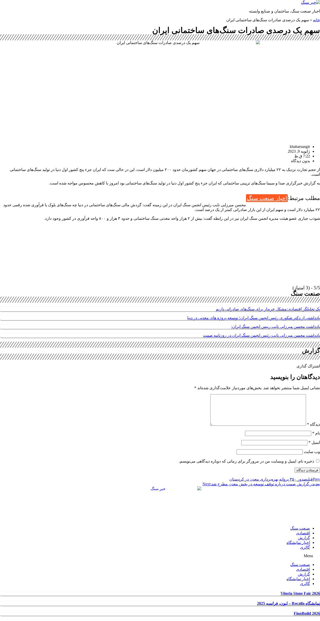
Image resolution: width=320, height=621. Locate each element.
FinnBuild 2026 (307, 613)
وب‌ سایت (312, 452)
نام (316, 433)
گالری (305, 547)
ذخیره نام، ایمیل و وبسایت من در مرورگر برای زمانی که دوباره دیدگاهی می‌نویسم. (246, 461)
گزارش (304, 538)
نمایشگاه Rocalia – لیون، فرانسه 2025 (288, 603)
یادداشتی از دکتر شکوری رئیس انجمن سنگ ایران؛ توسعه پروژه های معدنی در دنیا (253, 318)
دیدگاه (313, 424)
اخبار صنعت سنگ (267, 198)
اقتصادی (303, 533)
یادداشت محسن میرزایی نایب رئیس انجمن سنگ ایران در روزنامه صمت (261, 335)
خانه (316, 20)
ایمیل (314, 442)
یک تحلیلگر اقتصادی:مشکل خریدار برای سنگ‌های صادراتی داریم (268, 309)
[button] (160, 556)
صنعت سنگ (300, 528)
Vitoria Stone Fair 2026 (300, 593)
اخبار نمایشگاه (298, 542)
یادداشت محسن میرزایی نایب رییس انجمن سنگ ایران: (275, 326)
